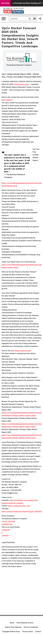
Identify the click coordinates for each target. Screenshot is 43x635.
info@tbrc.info (7, 524)
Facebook (6, 530)
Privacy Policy (27, 631)
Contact (38, 631)
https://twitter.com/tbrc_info (19, 506)
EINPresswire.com (21, 84)
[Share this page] (40, 19)
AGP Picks (5, 3)
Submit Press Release (13, 627)
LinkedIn (5, 535)
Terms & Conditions (31, 627)
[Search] (29, 18)
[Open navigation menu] (4, 19)
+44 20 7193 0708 (8, 521)
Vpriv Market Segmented (20, 351)
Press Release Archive (24, 623)
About (12, 623)
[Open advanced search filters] (34, 18)
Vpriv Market (7, 100)
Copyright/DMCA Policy (11, 631)
